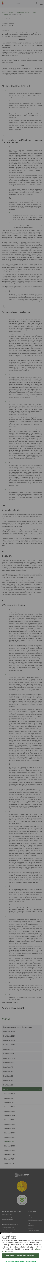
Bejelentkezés (36, 3)
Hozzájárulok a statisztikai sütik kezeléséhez (20, 1255)
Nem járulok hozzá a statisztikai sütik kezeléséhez (20, 1261)
